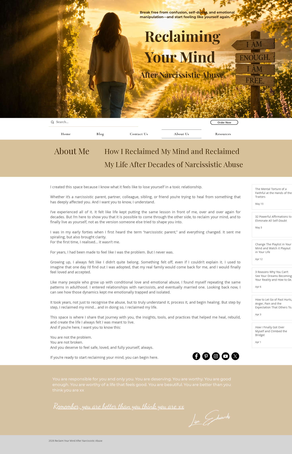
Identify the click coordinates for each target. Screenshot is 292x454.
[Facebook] (196, 356)
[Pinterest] (206, 356)
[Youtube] (225, 356)
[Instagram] (216, 356)
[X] (235, 356)
